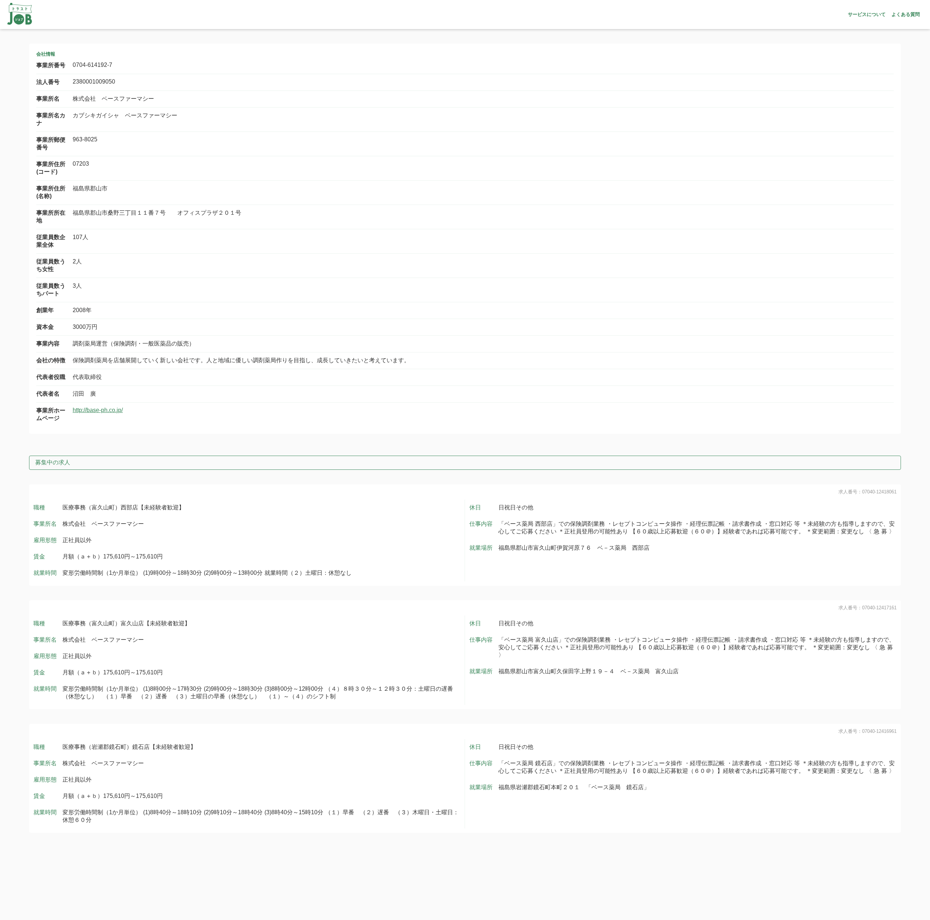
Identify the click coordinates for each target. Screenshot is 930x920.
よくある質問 (905, 14)
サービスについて (867, 14)
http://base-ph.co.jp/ (98, 410)
